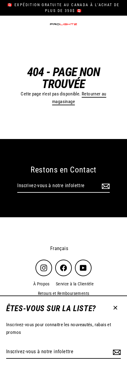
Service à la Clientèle (75, 283)
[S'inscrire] (116, 352)
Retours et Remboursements (63, 293)
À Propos (41, 283)
